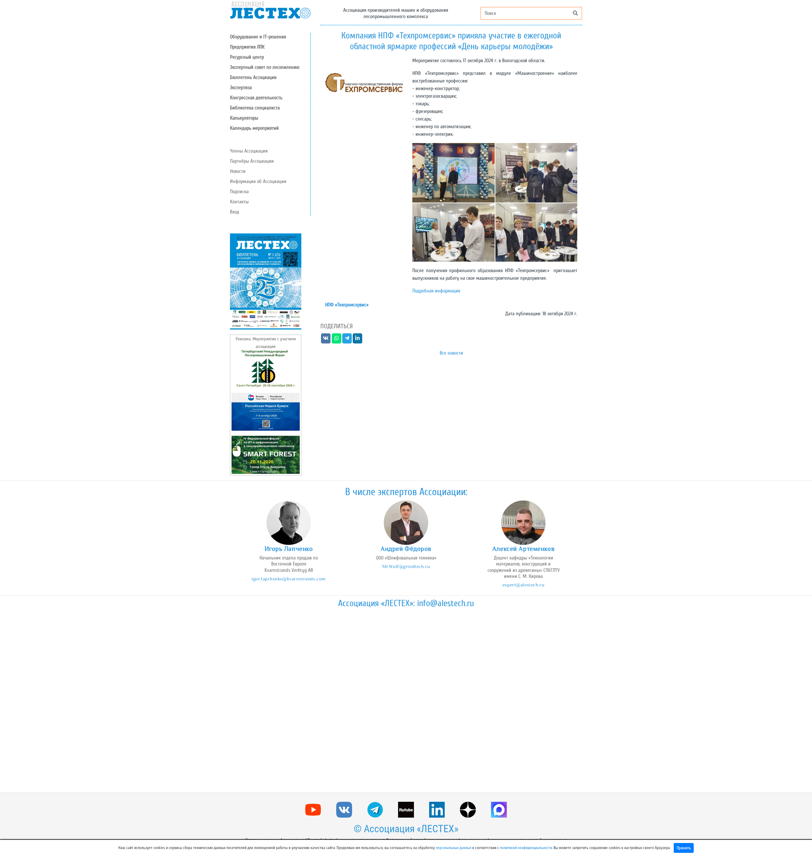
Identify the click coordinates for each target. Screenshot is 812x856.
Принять (684, 848)
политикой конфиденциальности (526, 848)
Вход (234, 212)
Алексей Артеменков (523, 548)
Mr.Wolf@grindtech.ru (406, 566)
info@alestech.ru (445, 603)
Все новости (451, 353)
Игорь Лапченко (289, 548)
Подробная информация (436, 291)
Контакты (239, 202)
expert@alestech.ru (523, 584)
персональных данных (453, 848)
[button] (270, 57)
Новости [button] (238, 171)
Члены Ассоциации (249, 151)
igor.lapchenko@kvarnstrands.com (289, 578)
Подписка (239, 191)
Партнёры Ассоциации (252, 161)
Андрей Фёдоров (406, 548)
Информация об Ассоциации (258, 181)
